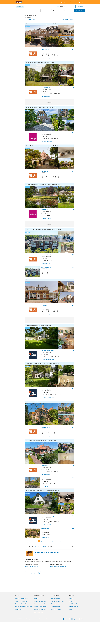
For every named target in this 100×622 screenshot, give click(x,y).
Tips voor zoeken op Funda (40, 609)
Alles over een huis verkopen (40, 604)
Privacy (28, 619)
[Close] (22, 7)
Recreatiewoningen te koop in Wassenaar (34, 574)
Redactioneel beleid (73, 606)
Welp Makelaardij (45, 58)
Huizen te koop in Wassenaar (32, 566)
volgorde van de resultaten (41, 546)
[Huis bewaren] (73, 49)
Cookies (41, 619)
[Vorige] (34, 541)
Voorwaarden (34, 619)
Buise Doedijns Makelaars (47, 359)
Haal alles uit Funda (38, 612)
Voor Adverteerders (73, 604)
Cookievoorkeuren (48, 619)
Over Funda (71, 598)
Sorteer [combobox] (69, 19)
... (57, 541)
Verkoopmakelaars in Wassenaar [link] (58, 568)
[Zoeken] (58, 7)
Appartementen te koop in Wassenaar (34, 568)
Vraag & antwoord (19, 609)
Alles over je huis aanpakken (40, 606)
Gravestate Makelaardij (46, 141)
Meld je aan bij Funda (56, 598)
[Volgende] (64, 541)
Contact (70, 609)
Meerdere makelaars (46, 276)
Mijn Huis (36, 598)
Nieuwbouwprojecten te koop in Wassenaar (35, 572)
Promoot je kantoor (55, 604)
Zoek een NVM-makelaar (21, 604)
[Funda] (18, 2)
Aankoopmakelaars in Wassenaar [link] (58, 566)
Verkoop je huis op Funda (21, 598)
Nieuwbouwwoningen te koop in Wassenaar (35, 570)
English (83, 619)
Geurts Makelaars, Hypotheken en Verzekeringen (53, 486)
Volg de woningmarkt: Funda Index (23, 606)
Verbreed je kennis (55, 606)
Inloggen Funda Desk (56, 609)
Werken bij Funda (73, 601)
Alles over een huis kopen (40, 601)
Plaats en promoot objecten (57, 601)
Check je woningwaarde (21, 601)
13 (60, 541)
